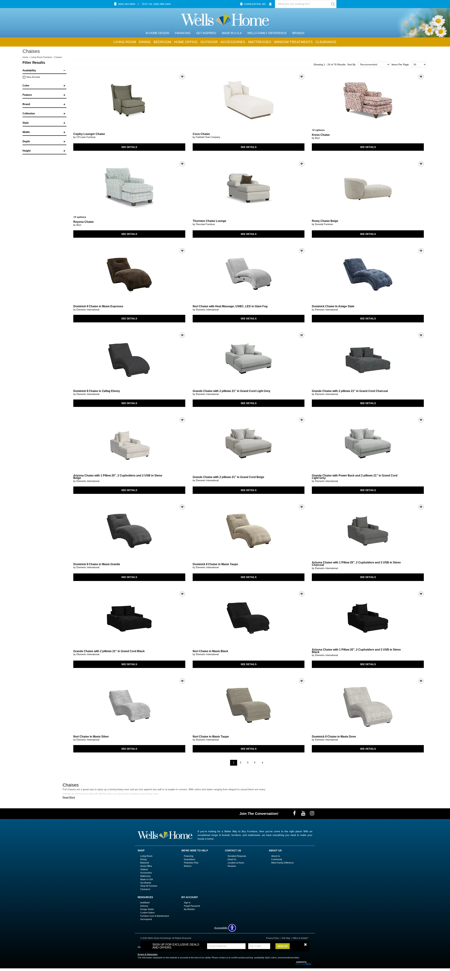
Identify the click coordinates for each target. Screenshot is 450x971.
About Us (275, 856)
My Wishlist (189, 909)
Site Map (286, 938)
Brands (298, 33)
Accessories (233, 42)
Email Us (232, 859)
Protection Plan (191, 863)
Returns (187, 866)
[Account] (270, 4)
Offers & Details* (300, 938)
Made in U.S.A (232, 33)
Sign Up (283, 946)
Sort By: (351, 64)
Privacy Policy (272, 938)
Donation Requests (237, 856)
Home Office (186, 42)
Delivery (144, 906)
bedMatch (145, 902)
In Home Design (157, 33)
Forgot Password (192, 906)
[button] (305, 945)
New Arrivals (33, 77)
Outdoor (209, 42)
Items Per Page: (400, 64)
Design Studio (147, 909)
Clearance (326, 42)
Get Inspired (206, 33)
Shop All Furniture (148, 886)
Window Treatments (293, 42)
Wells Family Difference (267, 33)
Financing (183, 33)
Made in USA (146, 879)
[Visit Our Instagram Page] (312, 813)
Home (25, 57)
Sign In (187, 902)
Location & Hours (236, 863)
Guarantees (189, 859)
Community (276, 859)
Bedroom (162, 42)
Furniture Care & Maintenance (154, 916)
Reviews (232, 866)
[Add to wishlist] (182, 76)
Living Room (125, 42)
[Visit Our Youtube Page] (303, 813)
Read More (69, 797)
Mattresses (259, 42)
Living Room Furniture (41, 57)
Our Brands (145, 882)
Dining (145, 42)
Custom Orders (147, 912)
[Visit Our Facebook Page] (295, 813)
